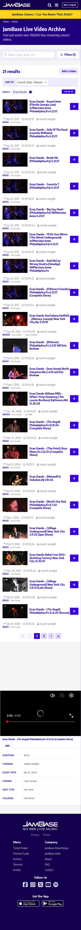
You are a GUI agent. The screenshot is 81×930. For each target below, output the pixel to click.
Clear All (67, 92)
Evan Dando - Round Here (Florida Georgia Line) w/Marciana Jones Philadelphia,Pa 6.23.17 (45, 106)
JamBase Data (53, 853)
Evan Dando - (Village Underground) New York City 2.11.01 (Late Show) (47, 585)
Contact (49, 870)
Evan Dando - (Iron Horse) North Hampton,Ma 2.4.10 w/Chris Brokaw (49, 372)
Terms (46, 834)
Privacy (35, 834)
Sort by (9, 82)
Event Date (9, 772)
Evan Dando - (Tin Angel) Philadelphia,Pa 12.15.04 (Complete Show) (44, 425)
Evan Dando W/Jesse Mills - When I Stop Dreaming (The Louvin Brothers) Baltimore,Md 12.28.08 (48, 398)
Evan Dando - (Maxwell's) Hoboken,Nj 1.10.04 (45, 478)
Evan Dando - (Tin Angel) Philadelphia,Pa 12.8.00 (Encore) (49, 611)
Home (6, 21)
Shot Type (8, 790)
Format (7, 781)
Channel (8, 764)
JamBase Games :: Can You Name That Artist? (42, 14)
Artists (17, 870)
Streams (18, 864)
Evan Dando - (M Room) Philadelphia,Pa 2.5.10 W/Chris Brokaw (48, 345)
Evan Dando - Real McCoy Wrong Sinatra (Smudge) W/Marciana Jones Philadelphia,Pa (45, 265)
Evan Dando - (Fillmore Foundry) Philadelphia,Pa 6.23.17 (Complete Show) (49, 292)
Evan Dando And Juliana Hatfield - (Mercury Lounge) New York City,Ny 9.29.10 (49, 319)
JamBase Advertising (56, 848)
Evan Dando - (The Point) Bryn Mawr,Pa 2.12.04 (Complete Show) (48, 452)
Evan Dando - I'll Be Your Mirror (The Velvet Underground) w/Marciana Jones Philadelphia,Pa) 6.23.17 (48, 239)
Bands (6, 335)
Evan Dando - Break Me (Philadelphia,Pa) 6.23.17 (44, 159)
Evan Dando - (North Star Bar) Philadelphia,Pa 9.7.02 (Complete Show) (47, 505)
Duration (8, 755)
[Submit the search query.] (6, 55)
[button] (50, 5)
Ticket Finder (20, 848)
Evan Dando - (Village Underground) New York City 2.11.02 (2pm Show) (47, 531)
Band (6, 122)
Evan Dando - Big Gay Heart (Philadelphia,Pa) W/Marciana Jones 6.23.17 (47, 213)
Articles (17, 859)
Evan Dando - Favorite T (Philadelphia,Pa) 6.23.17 (44, 186)
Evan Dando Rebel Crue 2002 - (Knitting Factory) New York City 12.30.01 (47, 558)
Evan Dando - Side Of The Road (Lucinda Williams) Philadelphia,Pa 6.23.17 (48, 133)
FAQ (47, 864)
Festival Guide (21, 853)
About (48, 859)
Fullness (8, 798)
